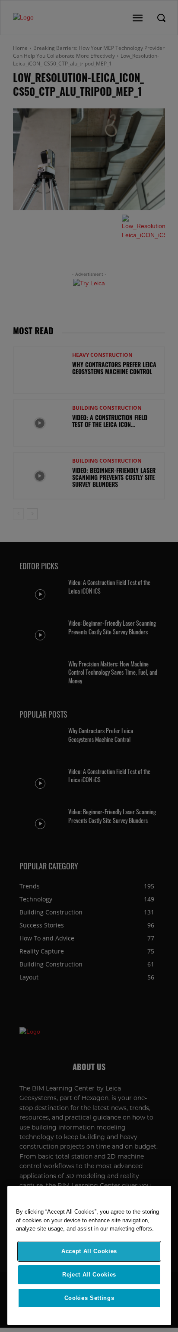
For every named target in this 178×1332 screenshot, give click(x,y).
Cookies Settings (89, 1298)
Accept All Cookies (89, 1251)
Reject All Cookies (89, 1274)
